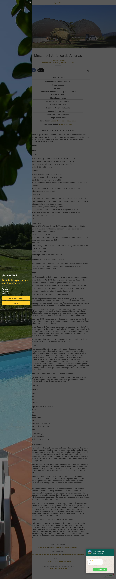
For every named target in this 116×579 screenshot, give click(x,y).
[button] (113, 550)
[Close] (30, 2)
